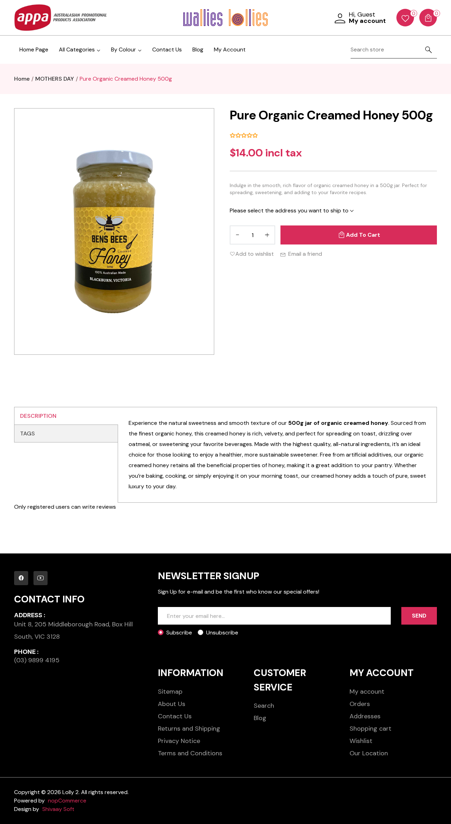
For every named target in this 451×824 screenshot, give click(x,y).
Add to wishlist (254, 254)
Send (419, 615)
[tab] (66, 416)
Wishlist (361, 741)
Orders (360, 704)
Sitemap (170, 691)
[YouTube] (40, 578)
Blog (197, 49)
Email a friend (305, 254)
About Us (171, 704)
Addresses (365, 716)
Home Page (33, 49)
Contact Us (167, 49)
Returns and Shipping (189, 728)
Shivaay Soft (58, 809)
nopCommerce (67, 800)
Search (264, 705)
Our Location (369, 753)
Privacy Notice (179, 741)
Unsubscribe (222, 632)
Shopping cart (370, 728)
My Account (230, 49)
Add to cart (363, 234)
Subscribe (179, 632)
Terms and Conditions (190, 753)
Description (38, 416)
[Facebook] (21, 578)
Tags (27, 433)
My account (367, 691)
